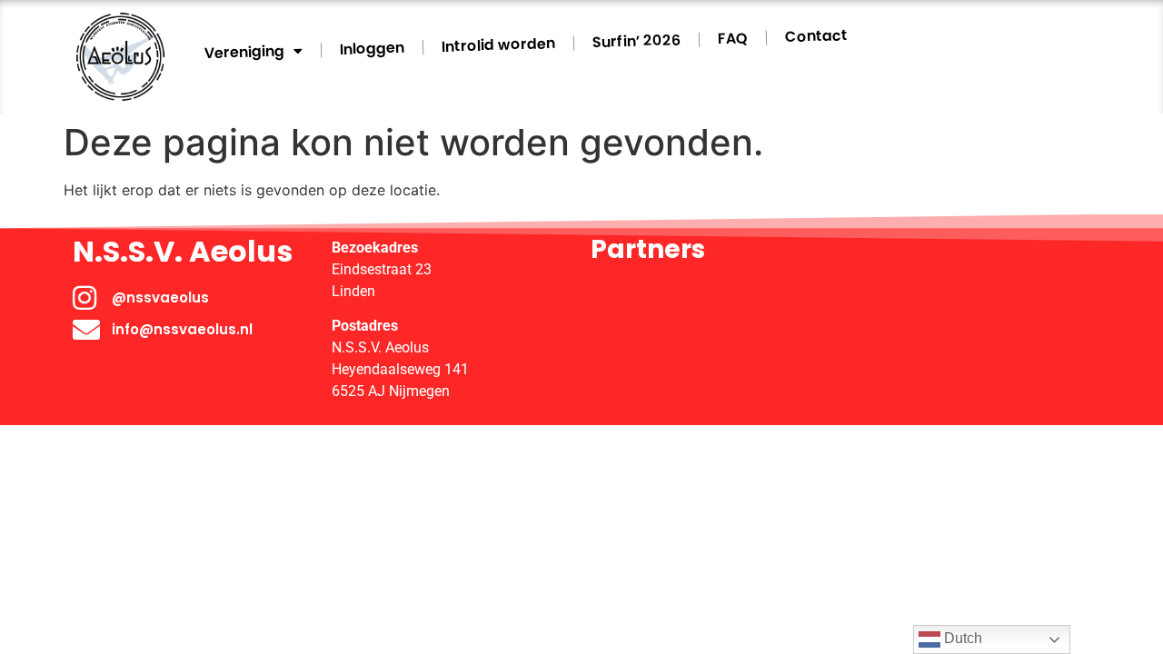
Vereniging (244, 51)
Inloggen (372, 48)
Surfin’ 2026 (636, 41)
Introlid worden (499, 44)
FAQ (733, 38)
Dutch (961, 638)
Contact (817, 36)
